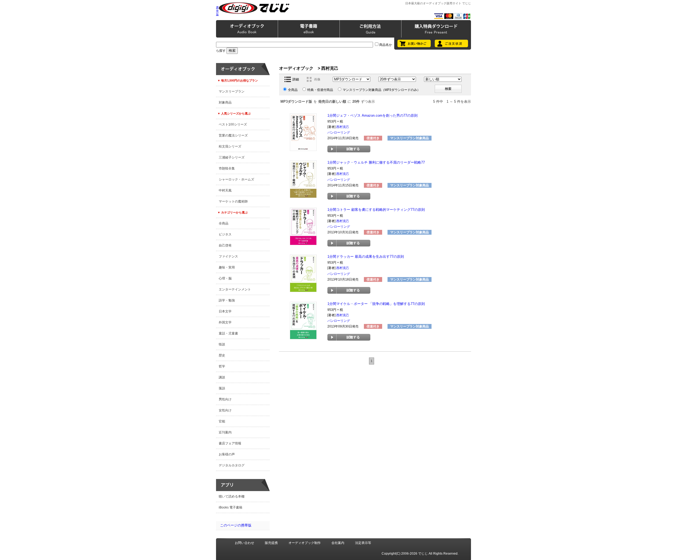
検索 (448, 89)
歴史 (222, 355)
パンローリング (338, 132)
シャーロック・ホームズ (236, 179)
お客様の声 (227, 454)
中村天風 (225, 190)
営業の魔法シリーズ (233, 135)
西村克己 (342, 127)
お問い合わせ (244, 543)
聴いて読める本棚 (231, 496)
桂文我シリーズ (230, 146)
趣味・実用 (227, 267)
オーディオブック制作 (304, 543)
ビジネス (225, 234)
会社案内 (337, 543)
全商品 (223, 223)
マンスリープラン (231, 91)
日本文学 (225, 311)
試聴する (348, 149)
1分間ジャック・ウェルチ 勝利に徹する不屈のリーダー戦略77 (376, 162)
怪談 (222, 344)
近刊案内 (225, 432)
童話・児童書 (228, 333)
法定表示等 (363, 543)
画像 (317, 79)
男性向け (225, 399)
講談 (222, 377)
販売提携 (271, 543)
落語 (222, 388)
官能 (222, 421)
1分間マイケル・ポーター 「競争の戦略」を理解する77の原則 (376, 304)
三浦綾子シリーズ (231, 157)
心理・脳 (225, 278)
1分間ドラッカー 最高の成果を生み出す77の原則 (365, 257)
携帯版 (217, 11)
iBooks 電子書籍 (230, 507)
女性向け (225, 410)
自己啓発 (225, 245)
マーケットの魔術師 (233, 201)
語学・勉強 (227, 300)
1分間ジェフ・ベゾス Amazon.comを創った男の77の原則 (372, 115)
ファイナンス (228, 256)
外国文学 (225, 322)
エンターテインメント (235, 289)
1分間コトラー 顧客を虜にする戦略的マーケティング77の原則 (376, 210)
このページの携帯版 (235, 525)
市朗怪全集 (227, 168)
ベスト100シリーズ (233, 124)
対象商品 (225, 102)
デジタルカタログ (231, 465)
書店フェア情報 (230, 443)
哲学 (222, 366)
